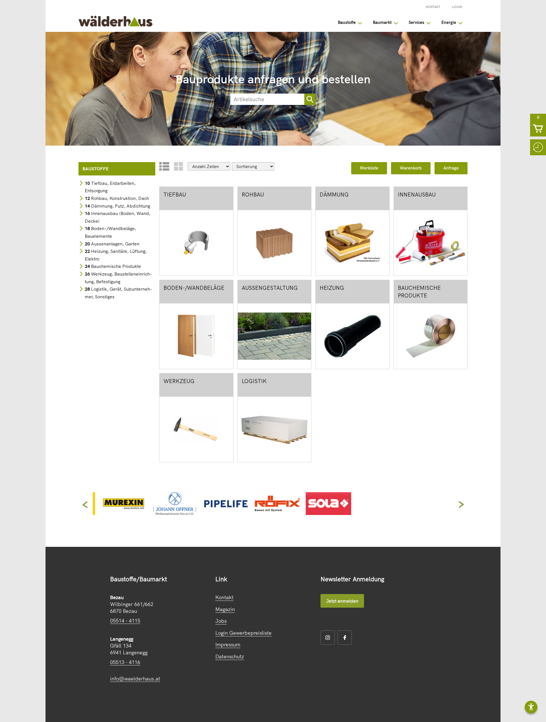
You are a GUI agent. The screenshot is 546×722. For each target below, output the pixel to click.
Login (457, 7)
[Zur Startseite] (115, 24)
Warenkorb (411, 168)
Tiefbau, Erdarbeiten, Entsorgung (110, 187)
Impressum (227, 644)
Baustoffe (347, 22)
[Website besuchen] (123, 513)
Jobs (221, 621)
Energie (448, 22)
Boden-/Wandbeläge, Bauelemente (110, 232)
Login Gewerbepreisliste (243, 633)
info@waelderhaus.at (135, 678)
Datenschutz (229, 656)
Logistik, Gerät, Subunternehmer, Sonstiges (118, 292)
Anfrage (451, 168)
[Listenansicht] (164, 166)
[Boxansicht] (178, 166)
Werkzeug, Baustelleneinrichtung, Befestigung (118, 277)
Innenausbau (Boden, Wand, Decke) (117, 217)
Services (416, 22)
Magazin (225, 609)
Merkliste (369, 168)
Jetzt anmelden (342, 601)
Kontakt (433, 7)
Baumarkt (382, 22)
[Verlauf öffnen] (538, 147)
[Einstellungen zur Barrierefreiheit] (531, 707)
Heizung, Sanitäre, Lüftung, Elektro (116, 255)
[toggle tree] (360, 22)
